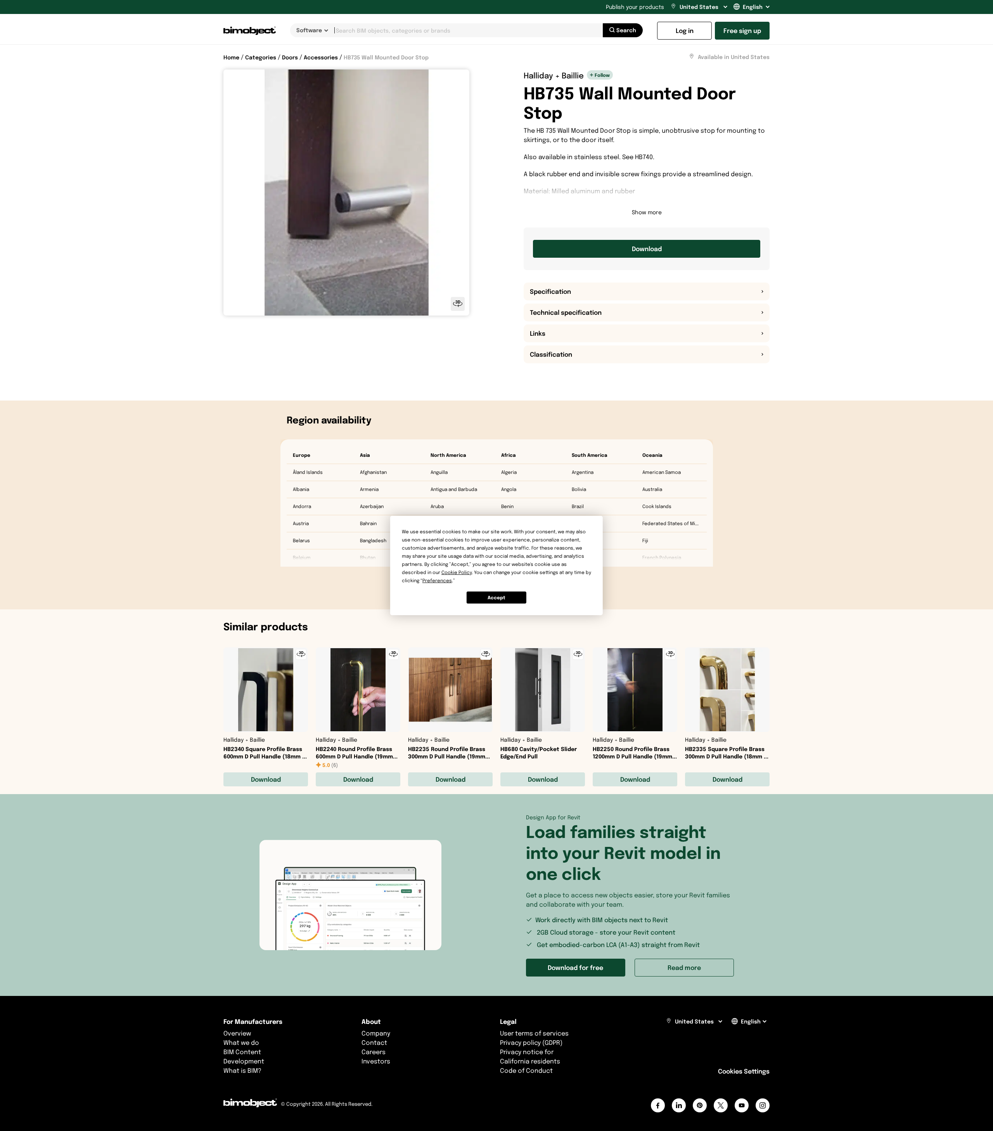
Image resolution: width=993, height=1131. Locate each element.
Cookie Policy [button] (456, 572)
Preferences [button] (437, 580)
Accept (496, 597)
